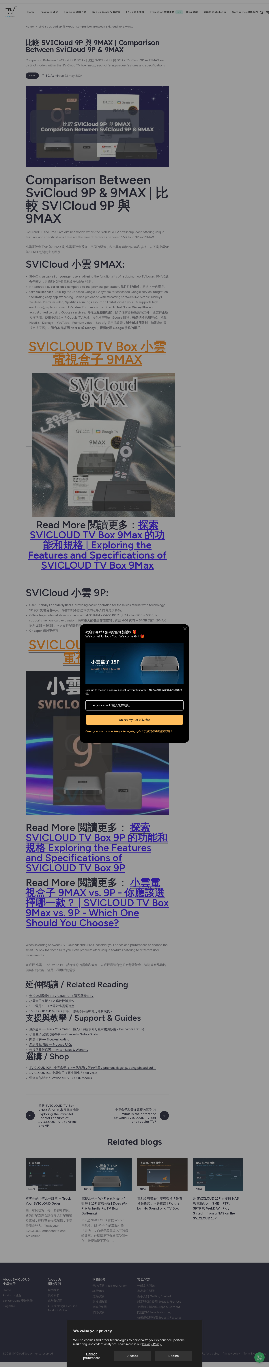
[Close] (185, 628)
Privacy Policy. (152, 1344)
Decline (173, 1356)
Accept (132, 1356)
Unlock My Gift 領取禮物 (134, 719)
